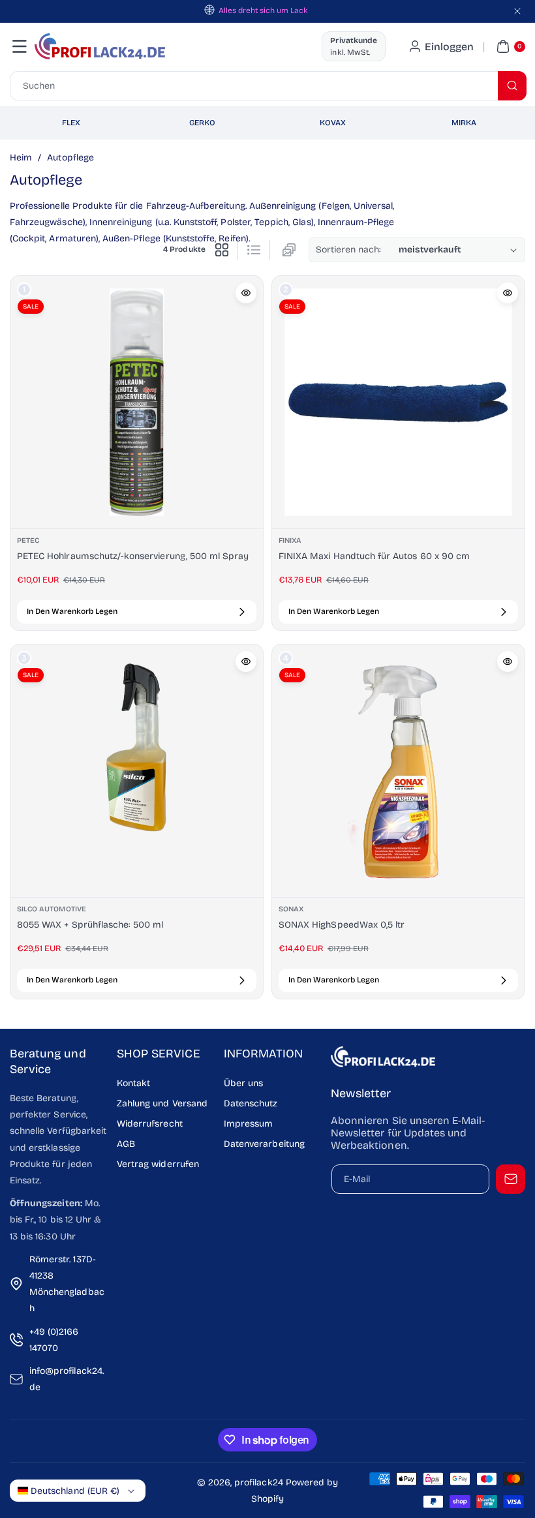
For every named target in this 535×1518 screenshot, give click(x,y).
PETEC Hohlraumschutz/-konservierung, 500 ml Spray (133, 556)
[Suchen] (512, 85)
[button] (19, 46)
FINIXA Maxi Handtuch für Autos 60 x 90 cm (374, 556)
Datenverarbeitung (264, 1143)
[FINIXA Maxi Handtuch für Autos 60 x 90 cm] (398, 402)
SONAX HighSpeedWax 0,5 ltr (342, 924)
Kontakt (133, 1083)
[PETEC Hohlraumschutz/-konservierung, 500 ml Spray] (136, 402)
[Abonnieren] (510, 1179)
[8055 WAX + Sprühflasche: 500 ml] (136, 771)
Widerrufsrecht (150, 1123)
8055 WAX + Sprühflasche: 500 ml (90, 924)
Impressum (248, 1123)
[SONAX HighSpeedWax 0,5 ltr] (398, 771)
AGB (126, 1143)
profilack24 (258, 1482)
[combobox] (267, 85)
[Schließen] (517, 11)
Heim (21, 157)
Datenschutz (251, 1103)
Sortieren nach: (349, 249)
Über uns (243, 1083)
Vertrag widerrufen (158, 1164)
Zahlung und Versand (162, 1103)
